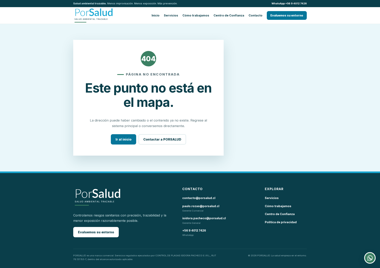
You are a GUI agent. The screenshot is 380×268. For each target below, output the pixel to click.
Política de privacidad (281, 222)
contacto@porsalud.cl (198, 198)
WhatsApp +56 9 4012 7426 (289, 3)
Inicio (156, 15)
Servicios (171, 15)
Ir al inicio (123, 139)
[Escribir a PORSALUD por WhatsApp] (370, 258)
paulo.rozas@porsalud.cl (200, 206)
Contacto (255, 15)
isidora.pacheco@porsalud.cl (204, 218)
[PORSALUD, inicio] (93, 15)
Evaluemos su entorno (286, 15)
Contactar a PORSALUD (162, 139)
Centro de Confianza (229, 15)
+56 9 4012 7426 (194, 230)
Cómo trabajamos (195, 15)
